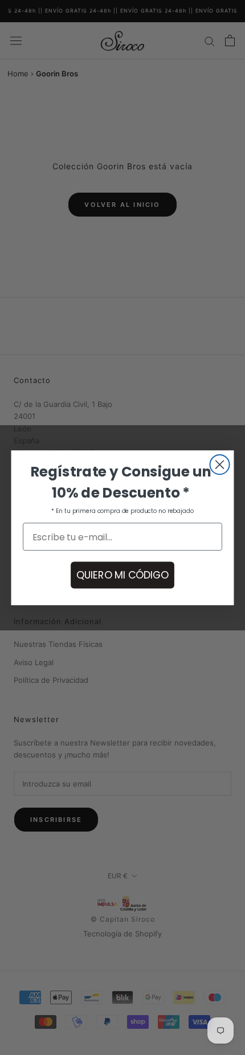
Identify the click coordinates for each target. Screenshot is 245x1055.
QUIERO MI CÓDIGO (122, 574)
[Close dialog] (219, 464)
